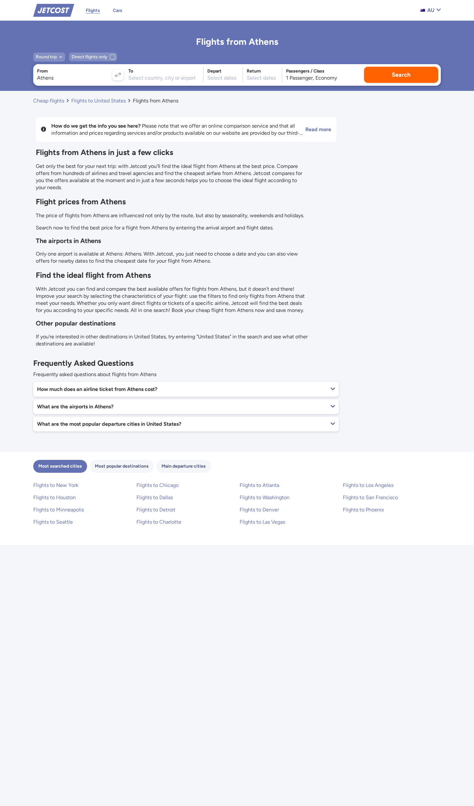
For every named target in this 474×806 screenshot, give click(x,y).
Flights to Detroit (155, 510)
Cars (117, 10)
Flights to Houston (54, 497)
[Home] (53, 10)
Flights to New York (55, 485)
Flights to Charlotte (158, 522)
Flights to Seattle (53, 522)
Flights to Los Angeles (368, 485)
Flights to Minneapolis (58, 510)
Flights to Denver (259, 510)
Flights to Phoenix (363, 510)
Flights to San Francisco (370, 497)
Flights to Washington (265, 497)
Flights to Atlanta (259, 485)
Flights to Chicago (157, 485)
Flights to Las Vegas (262, 522)
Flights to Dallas (154, 497)
